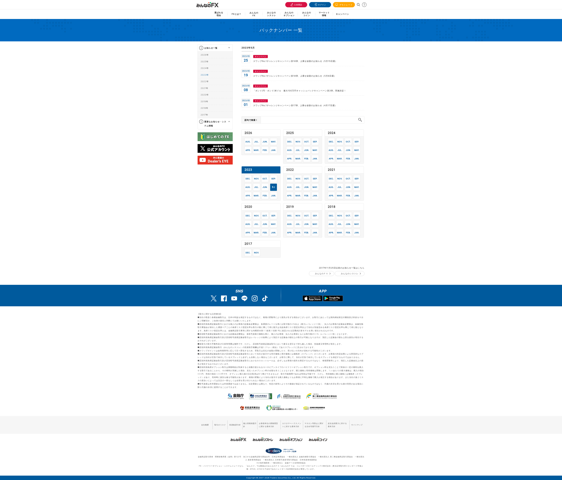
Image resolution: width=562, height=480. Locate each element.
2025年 (205, 61)
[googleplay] (333, 298)
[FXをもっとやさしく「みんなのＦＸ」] (207, 3)
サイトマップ (357, 425)
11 (298, 141)
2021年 (204, 88)
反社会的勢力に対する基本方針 (337, 425)
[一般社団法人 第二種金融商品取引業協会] (321, 396)
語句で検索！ (251, 120)
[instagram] (255, 298)
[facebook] (224, 298)
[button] (226, 48)
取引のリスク (220, 425)
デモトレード (346, 5)
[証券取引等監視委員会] (314, 408)
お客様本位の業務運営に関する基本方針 (268, 425)
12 (289, 141)
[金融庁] (236, 396)
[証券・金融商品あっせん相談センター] (282, 408)
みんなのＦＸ (321, 273)
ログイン (322, 5)
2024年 (205, 68)
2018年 (204, 108)
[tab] (215, 48)
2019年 (204, 101)
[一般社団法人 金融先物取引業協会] (289, 396)
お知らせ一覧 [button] (210, 48)
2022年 (205, 81)
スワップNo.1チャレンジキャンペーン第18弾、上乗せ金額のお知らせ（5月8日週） (294, 76)
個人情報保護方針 (250, 425)
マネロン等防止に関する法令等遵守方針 (314, 425)
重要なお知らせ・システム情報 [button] (215, 123)
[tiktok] (265, 298)
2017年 (204, 114)
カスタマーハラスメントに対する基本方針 (291, 425)
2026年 (205, 55)
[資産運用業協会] (250, 408)
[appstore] (312, 298)
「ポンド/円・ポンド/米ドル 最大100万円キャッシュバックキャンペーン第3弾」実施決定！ (299, 90)
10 (306, 141)
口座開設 (298, 5)
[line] (244, 298)
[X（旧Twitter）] (214, 298)
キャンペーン (342, 14)
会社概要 (205, 425)
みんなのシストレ (349, 273)
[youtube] (234, 298)
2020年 (205, 94)
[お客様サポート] (364, 5)
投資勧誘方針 (235, 425)
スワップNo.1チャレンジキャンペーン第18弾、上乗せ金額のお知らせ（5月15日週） (295, 61)
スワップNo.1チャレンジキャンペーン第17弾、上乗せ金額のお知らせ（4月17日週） (295, 105)
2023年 (205, 75)
